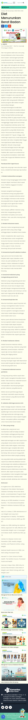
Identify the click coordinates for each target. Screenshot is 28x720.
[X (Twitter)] (10, 707)
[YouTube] (2, 707)
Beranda (6, 7)
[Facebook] (6, 707)
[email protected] (9, 703)
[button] (3, 716)
